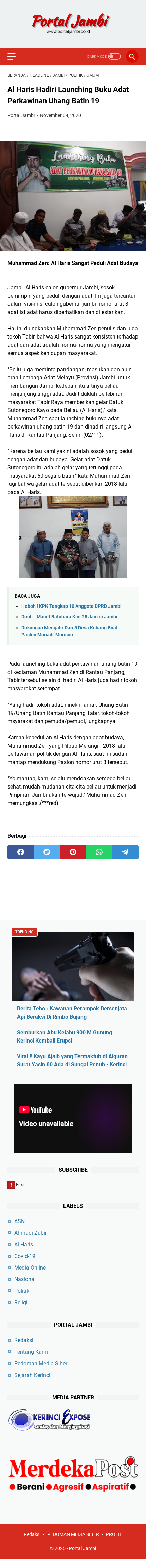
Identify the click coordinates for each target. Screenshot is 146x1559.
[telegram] (125, 852)
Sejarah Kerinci (32, 1375)
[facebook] (20, 852)
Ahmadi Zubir (30, 1233)
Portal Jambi (82, 1548)
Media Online (30, 1267)
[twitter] (47, 852)
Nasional (25, 1279)
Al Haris (23, 1244)
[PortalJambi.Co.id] (73, 24)
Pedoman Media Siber (40, 1363)
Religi (21, 1302)
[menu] (15, 56)
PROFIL (114, 1534)
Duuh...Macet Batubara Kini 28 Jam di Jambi (69, 617)
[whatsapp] (99, 852)
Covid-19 (24, 1256)
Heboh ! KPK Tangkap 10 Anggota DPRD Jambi (71, 606)
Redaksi (23, 1340)
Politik (21, 1291)
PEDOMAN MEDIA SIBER (73, 1534)
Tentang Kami (31, 1352)
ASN (19, 1221)
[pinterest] (73, 852)
